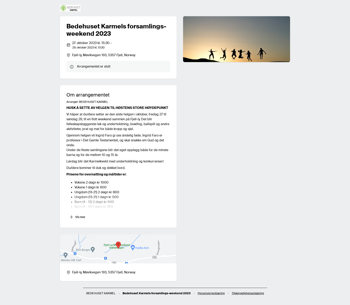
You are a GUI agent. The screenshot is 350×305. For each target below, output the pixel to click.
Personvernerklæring (211, 293)
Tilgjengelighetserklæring (248, 293)
